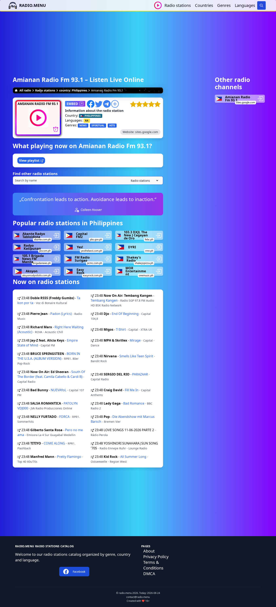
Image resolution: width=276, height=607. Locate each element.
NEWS (83, 125)
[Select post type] (143, 181)
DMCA (149, 573)
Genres (224, 5)
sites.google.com (146, 132)
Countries (204, 5)
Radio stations (177, 5)
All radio (25, 90)
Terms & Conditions (153, 565)
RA (86, 120)
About (149, 551)
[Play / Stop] (157, 5)
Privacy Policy (156, 556)
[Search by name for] (88, 180)
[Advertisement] (138, 40)
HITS (112, 125)
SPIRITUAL (98, 125)
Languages (245, 5)
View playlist (29, 160)
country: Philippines (73, 90)
